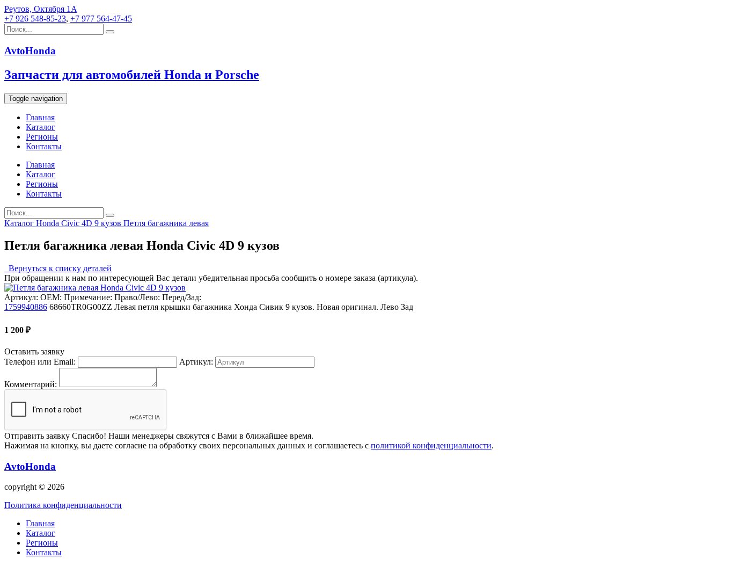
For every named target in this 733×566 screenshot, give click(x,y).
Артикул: (196, 361)
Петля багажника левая (166, 223)
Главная (40, 117)
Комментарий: (30, 384)
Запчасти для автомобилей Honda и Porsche (131, 75)
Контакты (44, 146)
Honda (48, 223)
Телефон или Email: (40, 361)
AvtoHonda (30, 466)
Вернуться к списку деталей (58, 268)
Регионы (42, 136)
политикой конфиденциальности (431, 445)
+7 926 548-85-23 (35, 18)
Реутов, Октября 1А (40, 8)
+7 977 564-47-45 (101, 18)
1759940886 (25, 306)
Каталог (40, 127)
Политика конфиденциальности (63, 505)
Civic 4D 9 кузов (92, 223)
